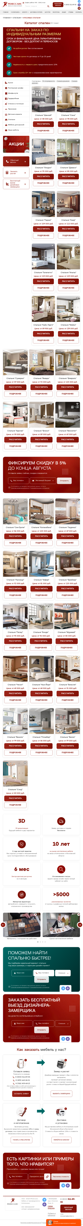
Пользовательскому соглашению (39, 488)
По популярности (49, 81)
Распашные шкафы (15, 88)
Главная (5, 12)
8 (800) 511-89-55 (70, 4)
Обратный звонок (68, 1208)
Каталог (24, 12)
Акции (64, 12)
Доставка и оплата (36, 12)
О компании (15, 12)
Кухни (10, 83)
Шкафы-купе (13, 93)
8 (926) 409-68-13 (70, 7)
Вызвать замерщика (61, 1093)
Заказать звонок (58, 4)
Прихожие (12, 109)
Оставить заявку (21, 1094)
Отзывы (70, 12)
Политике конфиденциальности (20, 488)
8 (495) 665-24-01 (70, 2)
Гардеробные (13, 98)
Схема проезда (51, 1207)
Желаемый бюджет (43, 480)
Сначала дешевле (63, 81)
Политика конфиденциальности (30, 1222)
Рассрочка (56, 12)
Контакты (79, 12)
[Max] (79, 5)
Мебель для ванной (16, 125)
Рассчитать (43, 124)
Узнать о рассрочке (21, 1140)
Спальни (17, 18)
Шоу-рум (47, 12)
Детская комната (15, 114)
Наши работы (13, 130)
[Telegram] (79, 1)
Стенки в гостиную (16, 104)
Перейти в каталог (61, 1140)
